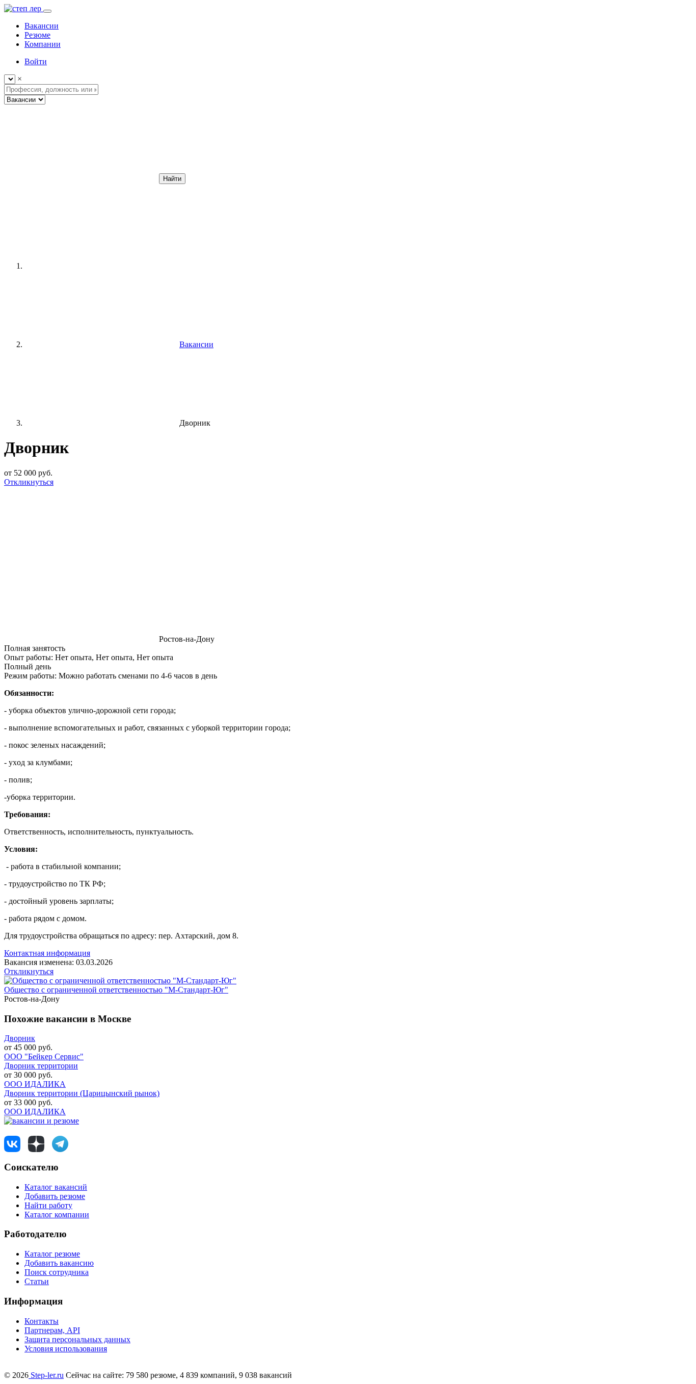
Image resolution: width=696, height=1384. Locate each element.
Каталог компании (56, 1214)
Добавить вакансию (59, 1263)
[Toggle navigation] (47, 11)
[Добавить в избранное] (80, 560)
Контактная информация (47, 953)
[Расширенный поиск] (80, 178)
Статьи (36, 1281)
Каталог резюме (52, 1253)
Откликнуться (28, 482)
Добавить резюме (54, 1196)
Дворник (19, 1038)
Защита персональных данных (77, 1339)
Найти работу (48, 1205)
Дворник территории (41, 1065)
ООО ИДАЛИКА (35, 1084)
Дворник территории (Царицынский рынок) (81, 1093)
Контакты (41, 1321)
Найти (172, 178)
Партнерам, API (52, 1330)
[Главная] (100, 266)
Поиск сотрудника (56, 1272)
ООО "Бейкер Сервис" (44, 1056)
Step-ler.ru (46, 1375)
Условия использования (65, 1348)
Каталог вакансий (55, 1187)
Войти (35, 61)
